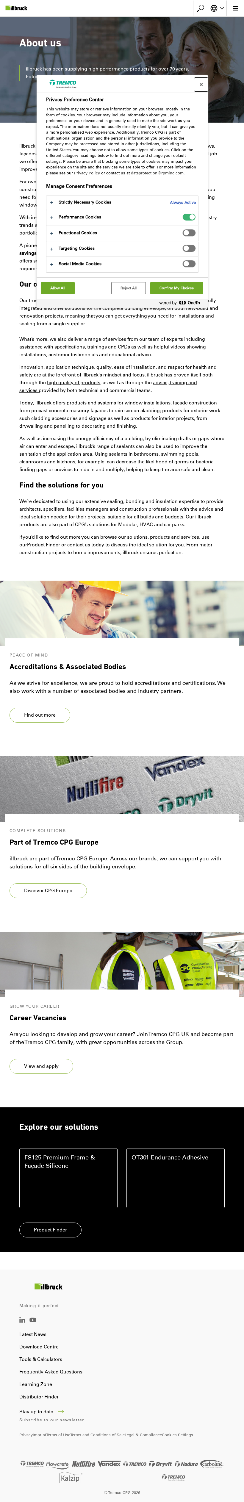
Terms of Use (58, 1435)
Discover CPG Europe (48, 890)
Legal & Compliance (143, 1435)
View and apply (41, 1066)
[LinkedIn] (22, 1321)
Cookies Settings (177, 1435)
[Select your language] (217, 8)
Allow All (57, 288)
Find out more (40, 715)
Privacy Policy (87, 173)
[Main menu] (235, 8)
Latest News (32, 1334)
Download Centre (39, 1347)
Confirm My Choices (176, 288)
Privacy (26, 1435)
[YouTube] (33, 1324)
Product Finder (50, 1230)
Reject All (129, 288)
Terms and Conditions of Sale (97, 1435)
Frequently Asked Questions (50, 1372)
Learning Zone (35, 1384)
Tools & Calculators (40, 1359)
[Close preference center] (201, 84)
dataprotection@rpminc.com (157, 173)
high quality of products (73, 382)
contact (76, 545)
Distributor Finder (39, 1397)
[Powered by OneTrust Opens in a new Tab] (182, 304)
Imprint (39, 1435)
